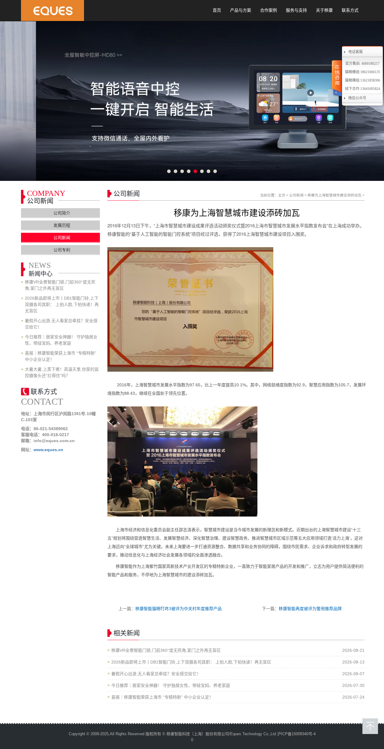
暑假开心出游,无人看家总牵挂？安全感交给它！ (156, 673)
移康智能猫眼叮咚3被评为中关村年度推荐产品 (178, 608)
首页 (217, 10)
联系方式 (350, 10)
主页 (281, 195)
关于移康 (324, 10)
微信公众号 (357, 98)
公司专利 (61, 249)
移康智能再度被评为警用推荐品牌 (310, 608)
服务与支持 (296, 10)
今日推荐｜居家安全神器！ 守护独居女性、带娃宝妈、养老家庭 (170, 685)
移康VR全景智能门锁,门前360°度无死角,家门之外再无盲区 (166, 650)
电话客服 (355, 52)
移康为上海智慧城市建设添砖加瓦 (335, 195)
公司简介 (61, 213)
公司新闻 (296, 195)
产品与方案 (240, 10)
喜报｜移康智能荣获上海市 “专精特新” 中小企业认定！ (162, 697)
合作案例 (268, 10)
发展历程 (61, 225)
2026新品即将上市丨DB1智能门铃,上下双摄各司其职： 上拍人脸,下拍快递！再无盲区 (191, 662)
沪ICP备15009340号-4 (296, 734)
